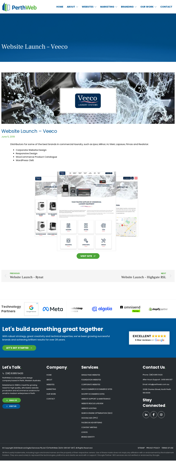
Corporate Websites (90, 384)
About (49, 380)
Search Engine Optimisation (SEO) (96, 413)
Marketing (51, 389)
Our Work (51, 394)
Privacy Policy (153, 448)
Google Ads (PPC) (89, 418)
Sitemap (141, 448)
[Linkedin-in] (146, 414)
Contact (50, 399)
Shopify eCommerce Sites (93, 394)
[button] (72, 6)
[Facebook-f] (153, 414)
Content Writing (89, 427)
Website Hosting (89, 408)
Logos (84, 432)
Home (49, 375)
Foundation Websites (91, 380)
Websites (50, 384)
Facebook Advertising (91, 422)
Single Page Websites (90, 375)
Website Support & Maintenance (95, 399)
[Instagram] (161, 414)
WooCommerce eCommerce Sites (96, 389)
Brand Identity (88, 437)
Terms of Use (167, 448)
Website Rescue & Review (92, 403)
